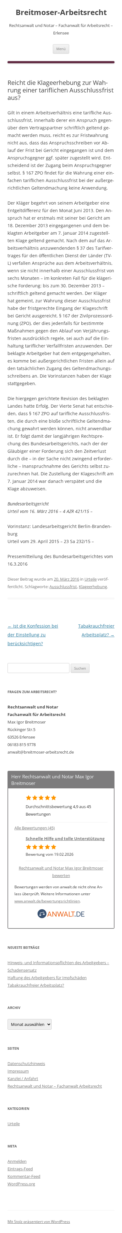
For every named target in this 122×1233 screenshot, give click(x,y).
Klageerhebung (93, 586)
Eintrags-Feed (20, 1169)
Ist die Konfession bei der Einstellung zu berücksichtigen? (33, 634)
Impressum (18, 1071)
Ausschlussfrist (63, 586)
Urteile (90, 579)
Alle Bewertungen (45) (34, 828)
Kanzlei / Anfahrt (23, 1078)
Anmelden (17, 1161)
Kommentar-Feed (24, 1176)
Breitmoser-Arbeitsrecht (61, 12)
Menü (61, 48)
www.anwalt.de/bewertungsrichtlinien (47, 901)
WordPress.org (21, 1184)
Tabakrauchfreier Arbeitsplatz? (36, 985)
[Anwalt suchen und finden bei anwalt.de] (61, 917)
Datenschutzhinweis (26, 1063)
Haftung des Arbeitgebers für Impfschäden (47, 977)
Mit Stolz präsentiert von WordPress (39, 1221)
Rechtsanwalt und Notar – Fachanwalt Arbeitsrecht (55, 1086)
